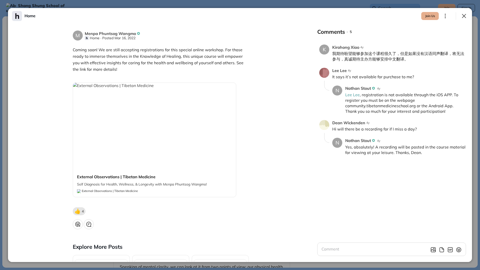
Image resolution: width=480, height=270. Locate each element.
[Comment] (89, 224)
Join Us (430, 16)
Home (95, 38)
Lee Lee (352, 94)
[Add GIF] (450, 250)
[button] (79, 211)
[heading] (30, 15)
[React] (77, 224)
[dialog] (240, 135)
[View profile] (17, 16)
